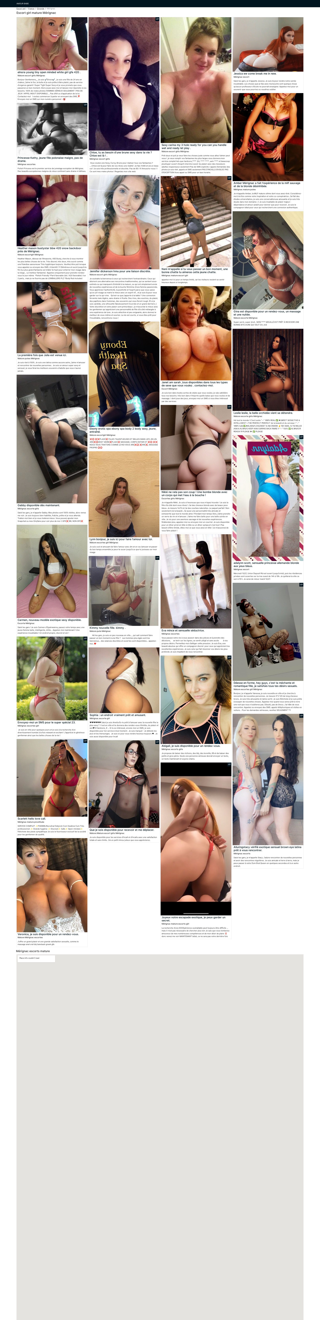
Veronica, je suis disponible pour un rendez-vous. (48, 934)
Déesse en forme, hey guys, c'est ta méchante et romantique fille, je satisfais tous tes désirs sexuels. (266, 684)
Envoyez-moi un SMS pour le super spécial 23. (47, 722)
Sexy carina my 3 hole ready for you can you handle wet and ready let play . (194, 146)
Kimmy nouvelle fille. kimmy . (108, 627)
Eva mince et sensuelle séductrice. (183, 630)
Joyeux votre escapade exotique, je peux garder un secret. (193, 919)
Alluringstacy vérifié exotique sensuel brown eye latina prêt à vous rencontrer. (267, 849)
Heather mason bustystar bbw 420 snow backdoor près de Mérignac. (49, 250)
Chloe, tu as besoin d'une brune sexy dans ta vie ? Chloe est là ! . (121, 154)
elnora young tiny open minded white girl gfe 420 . (49, 72)
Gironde (40, 8)
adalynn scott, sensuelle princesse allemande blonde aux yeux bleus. (266, 564)
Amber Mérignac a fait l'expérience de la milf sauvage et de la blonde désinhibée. (267, 184)
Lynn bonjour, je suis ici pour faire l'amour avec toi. (121, 539)
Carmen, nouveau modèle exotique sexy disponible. (50, 619)
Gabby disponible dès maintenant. (39, 505)
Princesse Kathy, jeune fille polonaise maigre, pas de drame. (50, 159)
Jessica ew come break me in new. (255, 73)
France (31, 8)
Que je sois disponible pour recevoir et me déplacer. (122, 829)
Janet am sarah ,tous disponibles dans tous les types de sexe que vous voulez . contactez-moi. (195, 384)
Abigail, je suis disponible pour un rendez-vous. (191, 745)
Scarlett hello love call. (32, 818)
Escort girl (21, 8)
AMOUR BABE (22, 3)
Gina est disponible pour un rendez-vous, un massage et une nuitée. (267, 313)
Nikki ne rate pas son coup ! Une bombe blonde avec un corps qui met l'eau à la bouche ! (194, 493)
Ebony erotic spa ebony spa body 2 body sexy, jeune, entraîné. (123, 430)
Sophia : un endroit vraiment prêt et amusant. (118, 715)
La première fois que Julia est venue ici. (42, 355)
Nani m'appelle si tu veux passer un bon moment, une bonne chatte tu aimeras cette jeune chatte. (195, 270)
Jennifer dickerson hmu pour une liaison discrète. (120, 271)
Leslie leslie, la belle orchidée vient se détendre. (263, 412)
